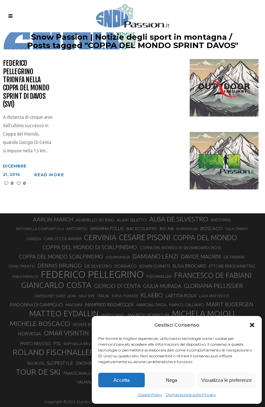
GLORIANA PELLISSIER (213, 285)
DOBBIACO (125, 266)
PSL (57, 343)
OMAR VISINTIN (66, 333)
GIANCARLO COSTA (56, 285)
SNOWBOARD (90, 363)
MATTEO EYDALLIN (64, 313)
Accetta (121, 380)
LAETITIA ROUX (180, 295)
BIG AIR (167, 228)
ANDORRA (220, 220)
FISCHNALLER (159, 276)
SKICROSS (35, 363)
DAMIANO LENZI (155, 256)
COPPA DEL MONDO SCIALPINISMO (61, 256)
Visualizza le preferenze (226, 380)
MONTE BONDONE (90, 324)
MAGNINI (74, 304)
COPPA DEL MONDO (205, 237)
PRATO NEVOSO (35, 343)
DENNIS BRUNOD (59, 265)
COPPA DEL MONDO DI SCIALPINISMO (90, 247)
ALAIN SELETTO (132, 219)
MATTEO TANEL (113, 315)
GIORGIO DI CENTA (117, 286)
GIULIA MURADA (162, 286)
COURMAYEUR (118, 257)
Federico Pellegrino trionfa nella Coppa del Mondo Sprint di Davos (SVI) (26, 83)
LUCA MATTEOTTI (214, 296)
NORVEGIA (29, 333)
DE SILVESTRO (98, 266)
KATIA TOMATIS (125, 296)
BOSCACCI (211, 228)
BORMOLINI (187, 229)
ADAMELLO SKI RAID (95, 220)
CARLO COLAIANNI (62, 238)
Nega (171, 380)
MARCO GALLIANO (186, 304)
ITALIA (103, 295)
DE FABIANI (234, 257)
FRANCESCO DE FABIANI (213, 275)
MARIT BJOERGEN (229, 304)
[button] (252, 325)
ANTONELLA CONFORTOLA (40, 229)
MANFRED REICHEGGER (109, 304)
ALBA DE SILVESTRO (178, 219)
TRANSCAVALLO (78, 373)
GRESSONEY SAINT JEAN (55, 296)
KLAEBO (152, 295)
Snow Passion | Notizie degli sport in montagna (129, 37)
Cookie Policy (150, 394)
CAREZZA (33, 239)
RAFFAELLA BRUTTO (81, 344)
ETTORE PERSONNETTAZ (232, 266)
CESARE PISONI (145, 237)
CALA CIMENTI (236, 229)
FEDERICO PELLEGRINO (92, 274)
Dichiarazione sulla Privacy (191, 394)
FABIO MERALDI (25, 277)
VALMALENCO (90, 382)
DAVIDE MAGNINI (201, 256)
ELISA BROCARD (189, 266)
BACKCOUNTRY (141, 228)
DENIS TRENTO (21, 266)
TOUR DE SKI (38, 372)
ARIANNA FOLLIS (107, 228)
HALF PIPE (87, 296)
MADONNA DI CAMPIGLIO (36, 304)
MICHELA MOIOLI (203, 313)
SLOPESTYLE (60, 363)
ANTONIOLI (76, 229)
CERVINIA (100, 237)
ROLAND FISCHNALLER (53, 352)
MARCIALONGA (151, 304)
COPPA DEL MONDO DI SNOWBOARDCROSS (180, 247)
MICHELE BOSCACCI (40, 323)
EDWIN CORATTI (154, 266)
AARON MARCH (53, 219)
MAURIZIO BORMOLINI (148, 314)
